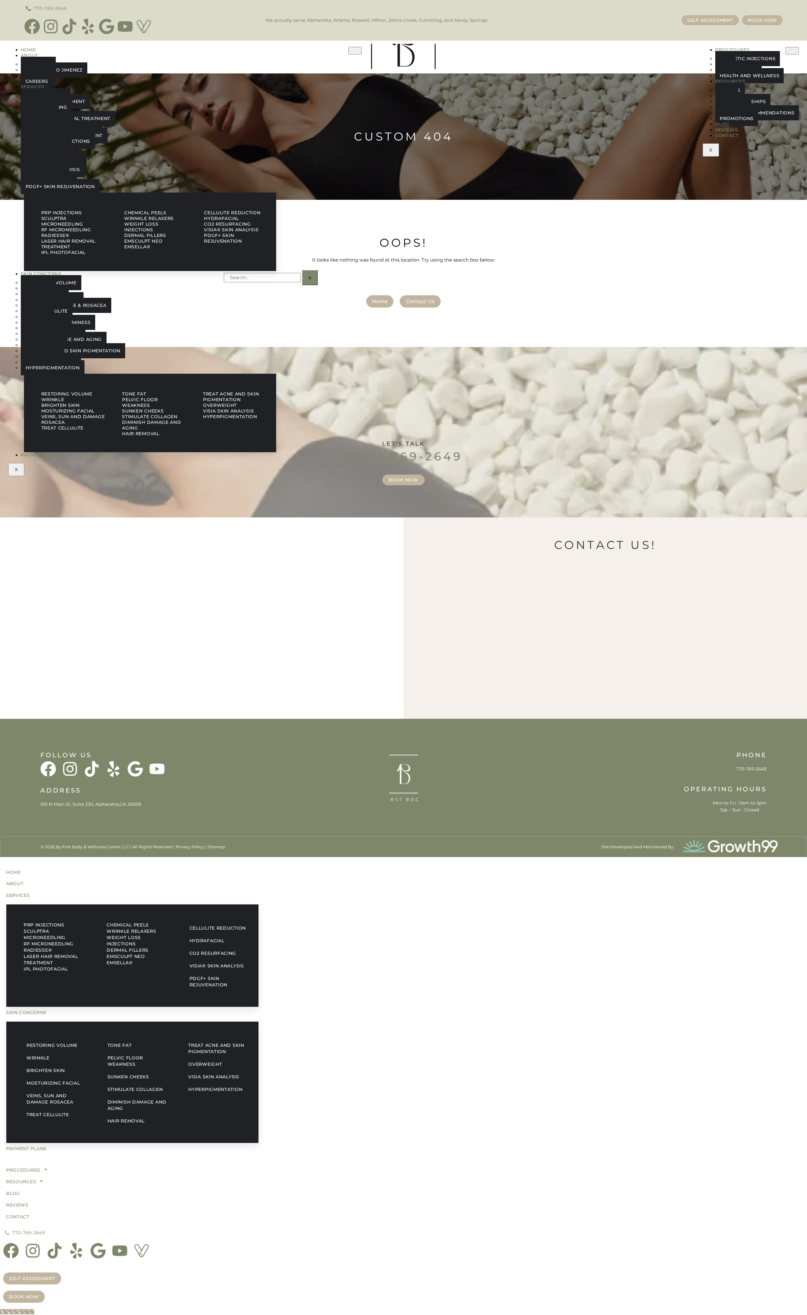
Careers (37, 81)
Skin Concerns (41, 274)
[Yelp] (88, 26)
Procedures (732, 50)
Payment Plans (41, 455)
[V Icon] (144, 26)
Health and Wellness (749, 75)
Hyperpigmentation (53, 368)
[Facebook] (32, 26)
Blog (722, 124)
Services (33, 87)
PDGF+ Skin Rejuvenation (60, 186)
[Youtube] (125, 26)
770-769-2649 (751, 769)
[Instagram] (51, 26)
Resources (730, 81)
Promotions (737, 118)
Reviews (726, 130)
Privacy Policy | (191, 846)
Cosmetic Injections (747, 58)
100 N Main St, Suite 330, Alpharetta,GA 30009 (90, 804)
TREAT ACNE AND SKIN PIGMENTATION (73, 351)
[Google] (106, 26)
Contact (727, 135)
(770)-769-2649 (403, 456)
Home (28, 50)
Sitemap (216, 846)
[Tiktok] (69, 26)
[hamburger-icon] (355, 51)
